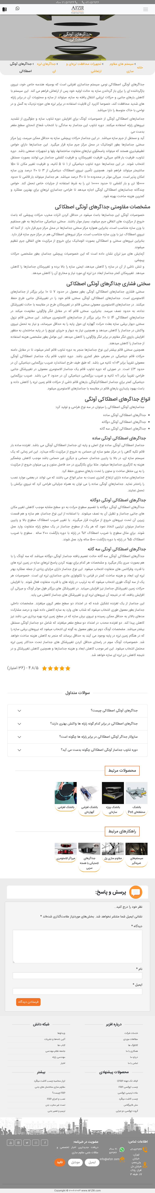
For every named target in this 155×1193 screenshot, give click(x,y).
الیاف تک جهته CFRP (127, 1081)
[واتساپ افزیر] (17, 10)
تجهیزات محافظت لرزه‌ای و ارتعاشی (83, 67)
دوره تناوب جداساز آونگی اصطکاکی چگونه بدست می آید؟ (99, 750)
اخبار (63, 1063)
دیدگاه (136, 926)
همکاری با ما (132, 1051)
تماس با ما (133, 1063)
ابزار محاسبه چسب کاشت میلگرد (49, 1081)
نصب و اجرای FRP (56, 1099)
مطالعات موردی (130, 1039)
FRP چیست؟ (58, 1093)
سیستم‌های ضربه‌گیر (136, 861)
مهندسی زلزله (58, 1057)
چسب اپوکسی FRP (128, 1087)
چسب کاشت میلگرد (128, 1099)
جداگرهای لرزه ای (46, 67)
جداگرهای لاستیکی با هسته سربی (89, 863)
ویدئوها (61, 1033)
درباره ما (134, 1057)
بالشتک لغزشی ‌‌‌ (65, 807)
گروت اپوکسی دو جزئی (127, 1111)
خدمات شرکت (131, 1033)
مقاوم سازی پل (113, 858)
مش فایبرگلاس (131, 1105)
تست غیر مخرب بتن (55, 1105)
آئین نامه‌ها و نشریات (54, 1039)
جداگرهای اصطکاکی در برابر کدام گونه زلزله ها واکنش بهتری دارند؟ (94, 724)
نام (139, 969)
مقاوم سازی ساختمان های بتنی (50, 1087)
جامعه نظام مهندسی (55, 1051)
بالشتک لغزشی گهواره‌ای (89, 810)
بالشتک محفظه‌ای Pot (136, 810)
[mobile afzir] (5, 8)
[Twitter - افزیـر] (26, 1143)
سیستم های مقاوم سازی (122, 67)
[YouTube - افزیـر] (10, 1143)
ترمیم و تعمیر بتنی (56, 1111)
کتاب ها (61, 1045)
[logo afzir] (77, 9)
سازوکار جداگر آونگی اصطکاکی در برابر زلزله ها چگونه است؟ (98, 737)
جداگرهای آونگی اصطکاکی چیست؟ (114, 710)
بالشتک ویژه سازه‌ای (113, 810)
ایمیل (137, 985)
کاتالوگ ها (133, 1045)
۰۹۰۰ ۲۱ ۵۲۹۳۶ (65, 2)
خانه (140, 67)
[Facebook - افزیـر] (44, 1143)
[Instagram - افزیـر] (35, 1143)
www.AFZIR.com (91, 1191)
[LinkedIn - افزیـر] (18, 1143)
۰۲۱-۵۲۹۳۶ (92, 2)
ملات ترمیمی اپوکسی (128, 1093)
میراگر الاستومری (65, 858)
